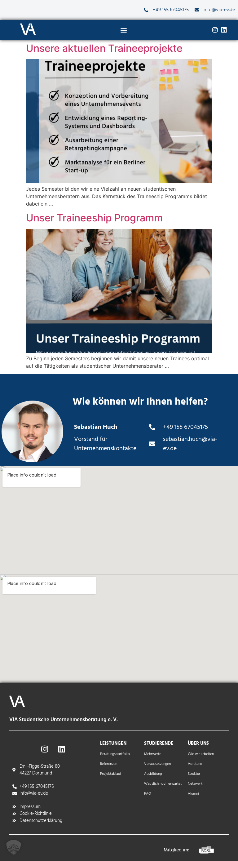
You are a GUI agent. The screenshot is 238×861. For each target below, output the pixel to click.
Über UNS (198, 743)
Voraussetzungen (157, 764)
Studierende (158, 743)
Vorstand (195, 764)
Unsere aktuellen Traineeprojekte (104, 48)
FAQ (147, 794)
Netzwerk (195, 784)
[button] (124, 30)
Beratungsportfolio (115, 754)
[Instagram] (215, 30)
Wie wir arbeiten (201, 754)
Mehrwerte (152, 754)
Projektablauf (110, 774)
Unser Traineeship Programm (94, 218)
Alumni (193, 794)
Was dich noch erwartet (163, 784)
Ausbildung (153, 774)
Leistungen (113, 743)
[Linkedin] (224, 30)
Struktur (194, 774)
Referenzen (108, 764)
